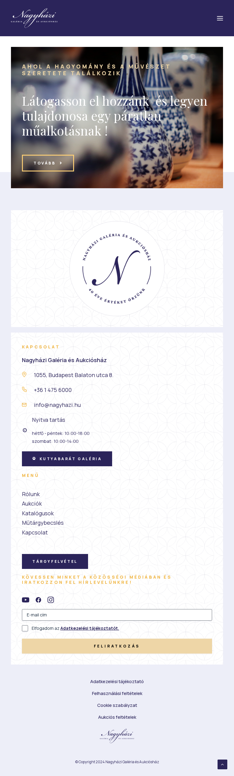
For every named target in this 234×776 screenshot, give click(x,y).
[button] (25, 601)
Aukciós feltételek (117, 717)
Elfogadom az (75, 628)
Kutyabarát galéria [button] (71, 458)
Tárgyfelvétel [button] (55, 561)
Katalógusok (38, 513)
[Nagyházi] (34, 18)
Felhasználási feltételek (117, 693)
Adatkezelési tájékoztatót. (89, 628)
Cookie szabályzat (117, 705)
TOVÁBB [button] (45, 163)
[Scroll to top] (222, 764)
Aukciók (32, 503)
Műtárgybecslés (43, 522)
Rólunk (31, 494)
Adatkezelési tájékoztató (117, 681)
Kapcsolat (35, 532)
